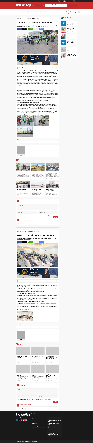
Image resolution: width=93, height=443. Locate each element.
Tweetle (25, 28)
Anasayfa (18, 18)
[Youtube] (24, 420)
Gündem (22, 18)
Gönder (31, 28)
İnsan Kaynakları (35, 423)
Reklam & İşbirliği (35, 426)
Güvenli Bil (20, 441)
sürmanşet (19, 139)
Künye (33, 418)
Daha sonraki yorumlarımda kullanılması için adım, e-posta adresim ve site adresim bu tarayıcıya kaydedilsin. (34, 399)
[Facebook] (17, 420)
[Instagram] (21, 420)
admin (20, 67)
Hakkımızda (34, 420)
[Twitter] (19, 420)
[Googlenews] (26, 420)
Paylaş (20, 28)
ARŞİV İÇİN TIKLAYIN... (54, 5)
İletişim (33, 428)
